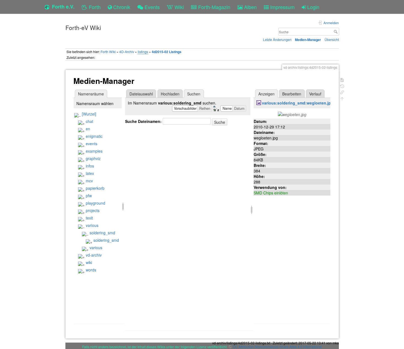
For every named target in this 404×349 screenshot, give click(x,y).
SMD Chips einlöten (271, 193)
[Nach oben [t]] (342, 98)
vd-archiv (94, 255)
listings (143, 51)
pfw (89, 195)
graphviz (93, 158)
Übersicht (332, 39)
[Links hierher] (342, 92)
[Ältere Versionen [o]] (342, 86)
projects (92, 210)
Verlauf (315, 94)
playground (95, 203)
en (88, 128)
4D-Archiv (126, 51)
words (91, 270)
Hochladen (170, 94)
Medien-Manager (308, 39)
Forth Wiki (108, 51)
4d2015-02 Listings (166, 51)
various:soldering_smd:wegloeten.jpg (297, 103)
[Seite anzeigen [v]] (342, 79)
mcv (89, 180)
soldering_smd (102, 232)
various (92, 225)
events (91, 143)
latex (90, 173)
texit (89, 218)
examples (94, 151)
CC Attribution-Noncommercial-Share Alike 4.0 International (277, 346)
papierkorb (95, 188)
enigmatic (94, 136)
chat (89, 121)
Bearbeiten (291, 94)
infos (90, 166)
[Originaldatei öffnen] (292, 114)
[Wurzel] (89, 114)
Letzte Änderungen (277, 39)
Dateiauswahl (141, 94)
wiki (89, 262)
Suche (336, 32)
